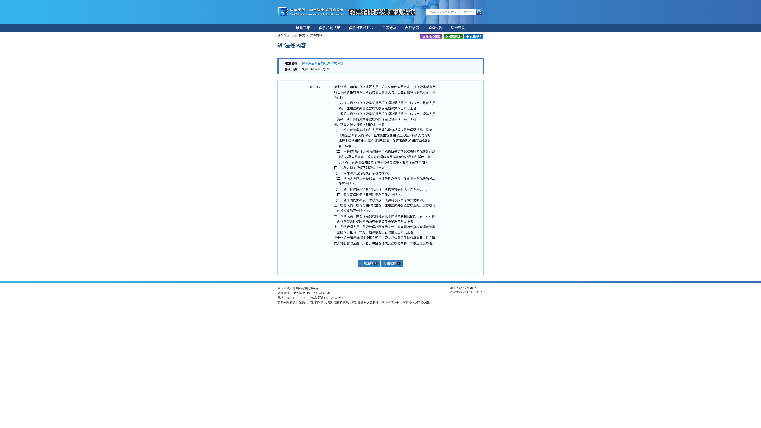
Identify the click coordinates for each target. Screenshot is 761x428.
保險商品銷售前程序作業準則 (322, 63)
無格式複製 (433, 36)
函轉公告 (435, 28)
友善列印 (475, 36)
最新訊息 (303, 28)
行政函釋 (368, 263)
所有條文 (299, 35)
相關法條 (391, 263)
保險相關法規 (329, 28)
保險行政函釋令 (361, 28)
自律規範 (412, 28)
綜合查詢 (458, 28)
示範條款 (389, 28)
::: (274, 35)
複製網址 (454, 36)
